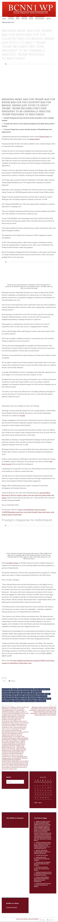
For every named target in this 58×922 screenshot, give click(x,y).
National (24, 18)
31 (48, 797)
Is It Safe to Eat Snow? (42, 855)
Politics (20, 696)
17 (48, 791)
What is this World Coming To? (12, 698)
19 (35, 794)
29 (43, 797)
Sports (49, 18)
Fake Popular (37, 691)
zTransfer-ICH (19, 701)
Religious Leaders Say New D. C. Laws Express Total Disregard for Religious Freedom (43, 873)
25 (50, 794)
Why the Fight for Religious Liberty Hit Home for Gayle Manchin (42, 863)
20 (38, 794)
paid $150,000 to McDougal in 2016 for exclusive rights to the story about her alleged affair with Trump (28, 495)
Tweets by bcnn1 (11, 907)
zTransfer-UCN (41, 701)
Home (4, 18)
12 (35, 791)
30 (45, 797)
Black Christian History (26, 689)
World (31, 18)
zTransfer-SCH (30, 701)
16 (45, 791)
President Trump (12, 563)
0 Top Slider (7, 689)
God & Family (23, 694)
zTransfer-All (35, 698)
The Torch (44, 696)
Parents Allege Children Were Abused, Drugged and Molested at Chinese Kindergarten (41, 879)
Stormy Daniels (34, 139)
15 (43, 791)
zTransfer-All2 (46, 698)
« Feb (35, 802)
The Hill (22, 415)
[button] (29, 436)
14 (40, 791)
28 (40, 797)
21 (40, 794)
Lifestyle (41, 694)
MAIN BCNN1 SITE (8, 22)
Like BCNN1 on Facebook (14, 818)
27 (38, 797)
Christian (11, 18)
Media (48, 694)
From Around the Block (10, 694)
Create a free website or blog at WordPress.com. (29, 919)
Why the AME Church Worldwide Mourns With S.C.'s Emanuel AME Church (42, 851)
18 (50, 791)
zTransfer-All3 (8, 701)
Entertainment (39, 18)
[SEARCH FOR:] (15, 782)
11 (50, 787)
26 (35, 797)
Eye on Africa (27, 691)
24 (48, 794)
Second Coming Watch (32, 696)
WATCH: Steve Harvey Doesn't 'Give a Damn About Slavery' (41, 868)
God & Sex (33, 694)
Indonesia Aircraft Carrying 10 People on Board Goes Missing (42, 885)
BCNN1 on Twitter (12, 903)
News (13, 696)
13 (38, 791)
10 (48, 787)
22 (43, 794)
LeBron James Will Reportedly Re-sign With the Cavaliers (42, 858)
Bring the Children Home (42, 689)
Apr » (40, 802)
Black (17, 18)
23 (45, 794)
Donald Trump (44, 136)
